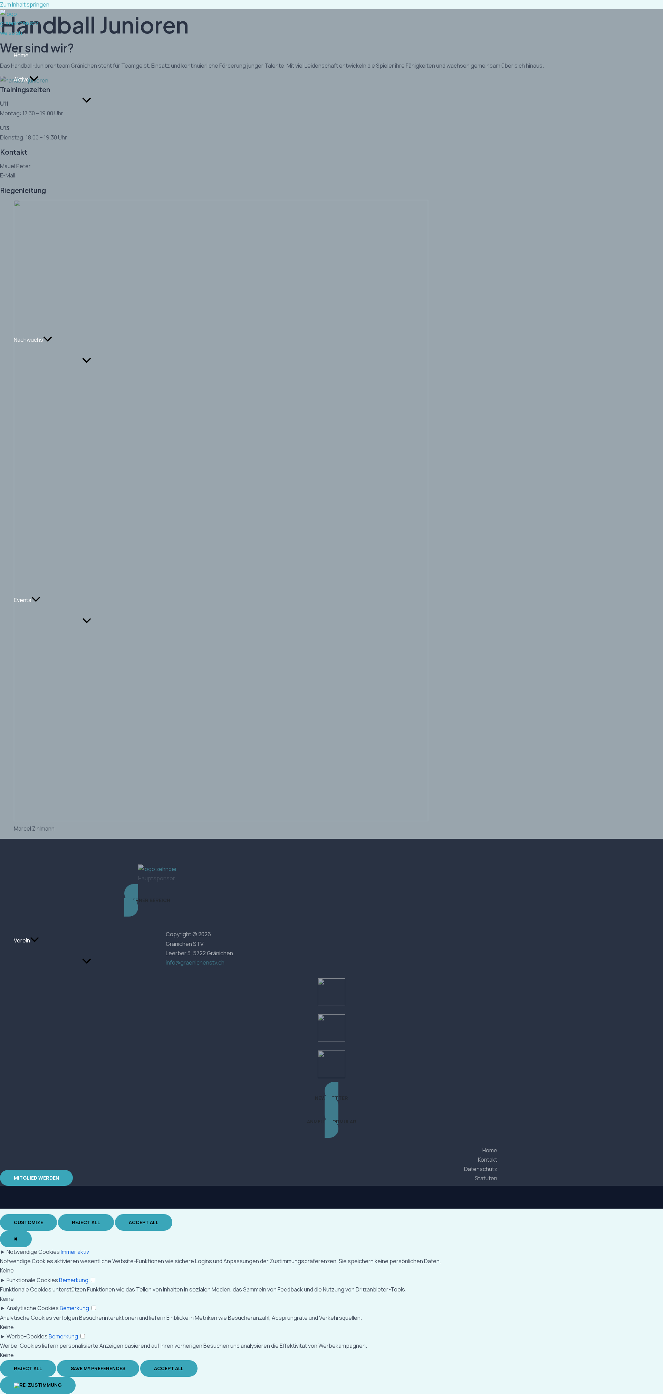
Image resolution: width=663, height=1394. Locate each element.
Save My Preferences (98, 1368)
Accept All (143, 1222)
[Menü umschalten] (86, 100)
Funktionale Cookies (32, 1280)
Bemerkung (73, 1280)
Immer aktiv (75, 1252)
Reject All (86, 1222)
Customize (28, 1222)
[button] (33, 79)
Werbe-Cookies (27, 1336)
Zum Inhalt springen (24, 4)
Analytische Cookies (33, 1308)
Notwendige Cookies (33, 1252)
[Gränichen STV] (20, 33)
